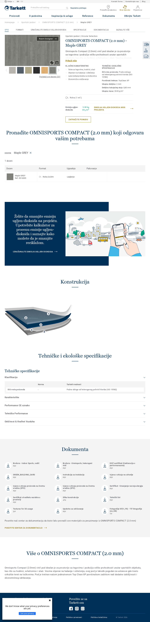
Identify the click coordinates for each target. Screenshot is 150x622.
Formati (19, 30)
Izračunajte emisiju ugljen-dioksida (48, 30)
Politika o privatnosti (74, 617)
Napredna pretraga (78, 8)
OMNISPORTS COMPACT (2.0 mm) (58, 22)
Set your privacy (27, 613)
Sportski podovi (28, 22)
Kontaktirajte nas (132, 1)
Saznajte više (123, 30)
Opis (7, 30)
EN (22, 1)
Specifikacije (80, 30)
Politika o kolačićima (99, 617)
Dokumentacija (101, 30)
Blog (143, 1)
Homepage (10, 22)
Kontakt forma (116, 1)
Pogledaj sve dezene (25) (49, 77)
